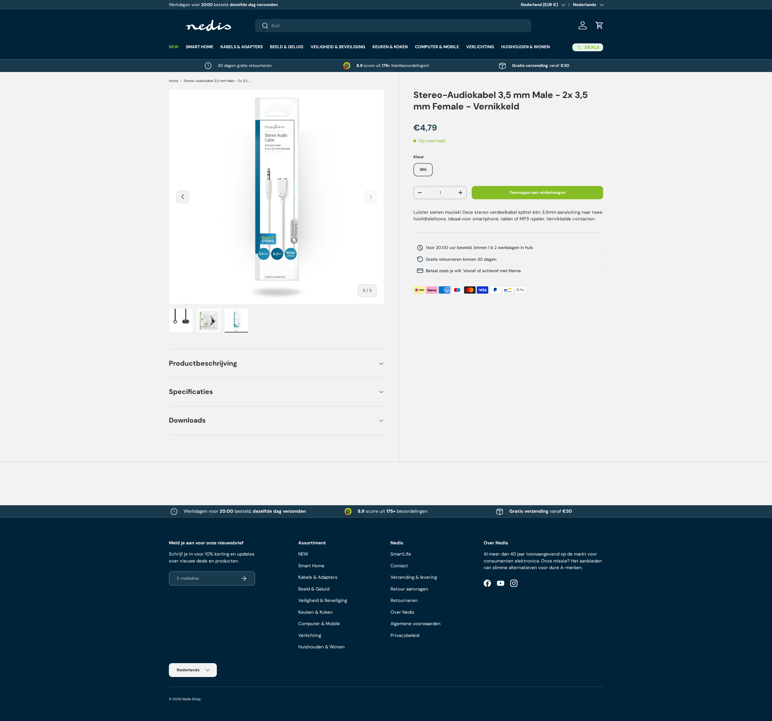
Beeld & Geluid (286, 46)
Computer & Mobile (437, 46)
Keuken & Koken (390, 46)
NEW (174, 46)
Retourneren (404, 600)
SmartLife (401, 554)
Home (173, 81)
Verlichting (480, 46)
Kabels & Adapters (241, 46)
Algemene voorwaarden (416, 624)
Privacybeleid (405, 635)
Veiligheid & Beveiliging (338, 46)
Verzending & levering (414, 577)
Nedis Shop (191, 699)
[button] (599, 25)
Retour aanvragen (409, 589)
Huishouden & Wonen (525, 46)
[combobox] (393, 25)
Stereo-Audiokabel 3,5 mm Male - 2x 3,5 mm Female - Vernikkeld (218, 81)
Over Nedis (402, 612)
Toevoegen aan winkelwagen (537, 192)
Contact (399, 566)
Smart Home (199, 46)
